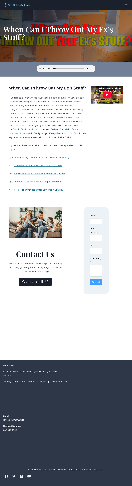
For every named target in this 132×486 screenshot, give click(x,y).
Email (92, 245)
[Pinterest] (21, 476)
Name (93, 215)
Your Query (95, 258)
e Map (9, 375)
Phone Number (94, 230)
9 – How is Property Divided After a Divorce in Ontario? (36, 190)
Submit (96, 282)
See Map (62, 381)
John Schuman (21, 133)
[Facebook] (6, 476)
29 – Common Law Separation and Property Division (35, 181)
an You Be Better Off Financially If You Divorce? (38, 165)
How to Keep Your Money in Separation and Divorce (39, 173)
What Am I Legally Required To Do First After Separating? (42, 157)
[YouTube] (29, 476)
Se (4, 375)
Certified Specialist (60, 129)
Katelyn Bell (55, 133)
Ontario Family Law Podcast (26, 129)
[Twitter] (14, 476)
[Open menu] (126, 5)
